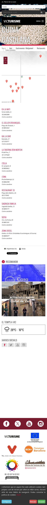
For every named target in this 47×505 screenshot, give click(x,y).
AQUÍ (18, 495)
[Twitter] (18, 424)
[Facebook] (6, 424)
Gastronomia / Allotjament (24, 48)
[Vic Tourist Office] (35, 464)
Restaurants (41, 48)
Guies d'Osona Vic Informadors (23, 285)
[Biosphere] (12, 469)
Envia (23, 249)
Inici (10, 48)
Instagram (24, 345)
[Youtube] (29, 424)
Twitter (11, 345)
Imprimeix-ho (12, 249)
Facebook (4, 345)
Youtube (17, 345)
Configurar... (6, 501)
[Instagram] (41, 424)
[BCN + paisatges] (35, 449)
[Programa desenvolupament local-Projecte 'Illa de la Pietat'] (35, 437)
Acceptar (41, 501)
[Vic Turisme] (12, 21)
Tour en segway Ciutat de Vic (23, 302)
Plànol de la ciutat (10, 2)
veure (23, 274)
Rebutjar (33, 501)
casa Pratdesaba (23, 267)
